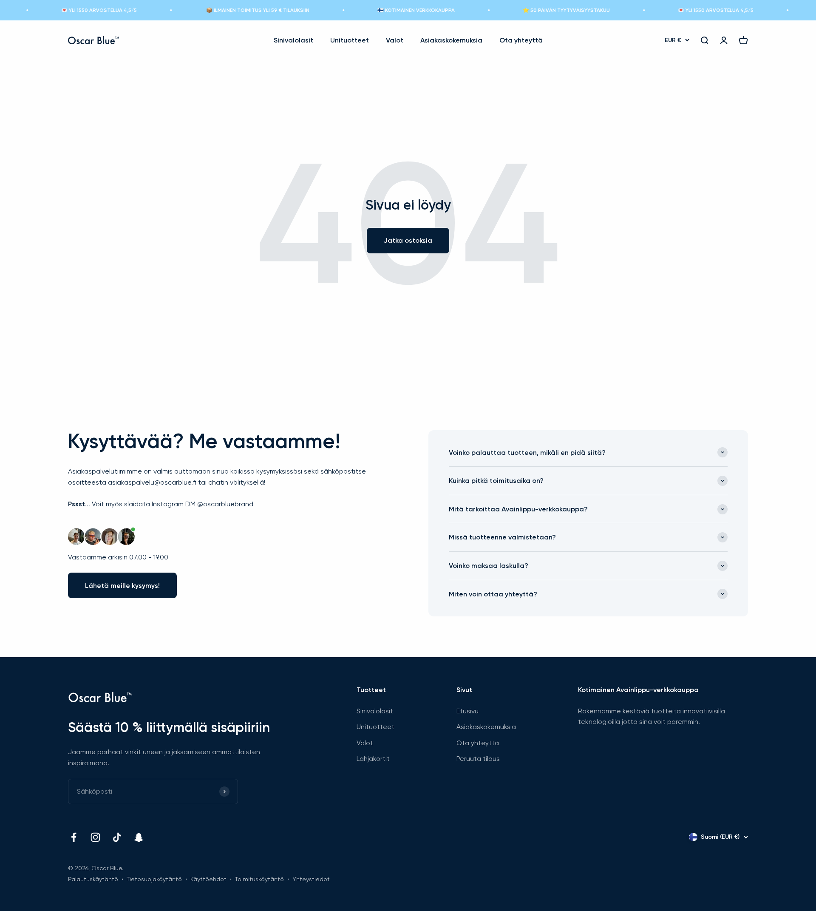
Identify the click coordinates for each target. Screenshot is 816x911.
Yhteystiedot (311, 879)
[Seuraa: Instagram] (95, 837)
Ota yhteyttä (521, 40)
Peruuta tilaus (478, 759)
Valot (394, 40)
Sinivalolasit (293, 40)
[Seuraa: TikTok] (117, 837)
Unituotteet (349, 40)
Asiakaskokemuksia (451, 40)
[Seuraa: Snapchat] (138, 837)
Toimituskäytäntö (259, 879)
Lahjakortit (373, 759)
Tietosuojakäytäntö (154, 879)
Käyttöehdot (208, 879)
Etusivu (467, 711)
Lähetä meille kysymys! (122, 586)
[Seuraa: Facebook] (73, 837)
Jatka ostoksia (408, 240)
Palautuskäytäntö (93, 879)
